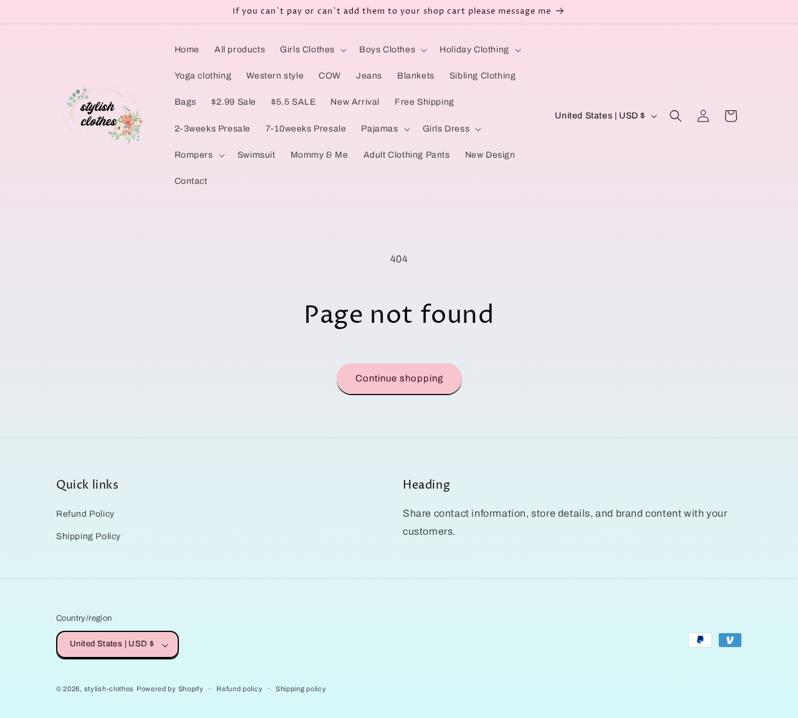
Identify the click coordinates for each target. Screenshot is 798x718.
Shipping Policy (88, 536)
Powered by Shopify (170, 689)
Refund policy (239, 688)
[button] (312, 50)
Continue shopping (399, 378)
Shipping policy (301, 688)
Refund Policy (85, 514)
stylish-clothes (109, 689)
